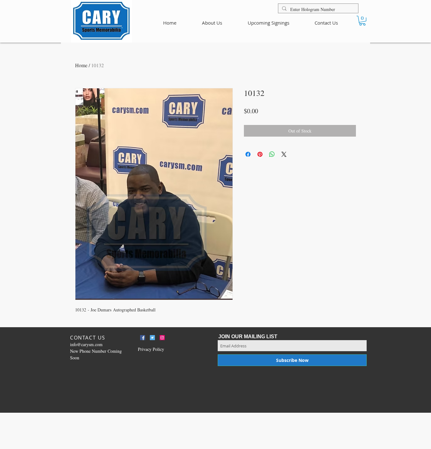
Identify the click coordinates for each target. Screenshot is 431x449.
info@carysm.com (86, 344)
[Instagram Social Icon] (162, 337)
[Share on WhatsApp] (272, 154)
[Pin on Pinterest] (260, 154)
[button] (362, 21)
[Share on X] (284, 154)
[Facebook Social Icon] (142, 337)
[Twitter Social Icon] (152, 337)
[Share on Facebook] (248, 154)
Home (81, 65)
